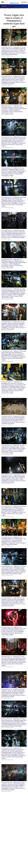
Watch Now (23, 2)
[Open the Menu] (2, 2)
